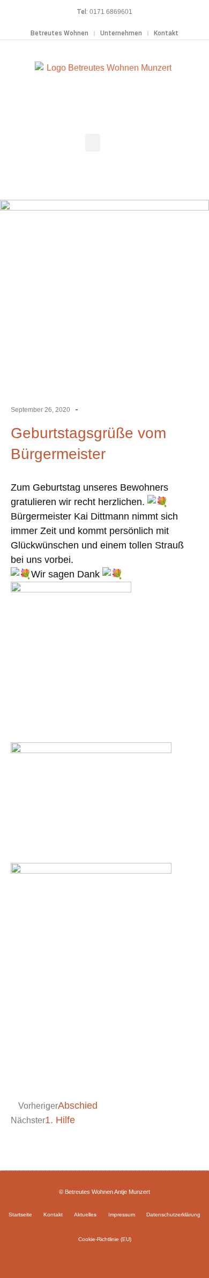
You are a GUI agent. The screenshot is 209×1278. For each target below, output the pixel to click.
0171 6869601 (110, 12)
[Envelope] (120, 1258)
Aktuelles (85, 1214)
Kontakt (166, 33)
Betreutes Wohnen (59, 33)
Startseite (20, 1214)
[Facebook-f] (89, 1258)
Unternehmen (121, 33)
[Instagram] (104, 1258)
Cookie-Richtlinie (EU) (104, 1239)
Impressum (121, 1214)
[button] (92, 143)
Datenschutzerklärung (173, 1214)
